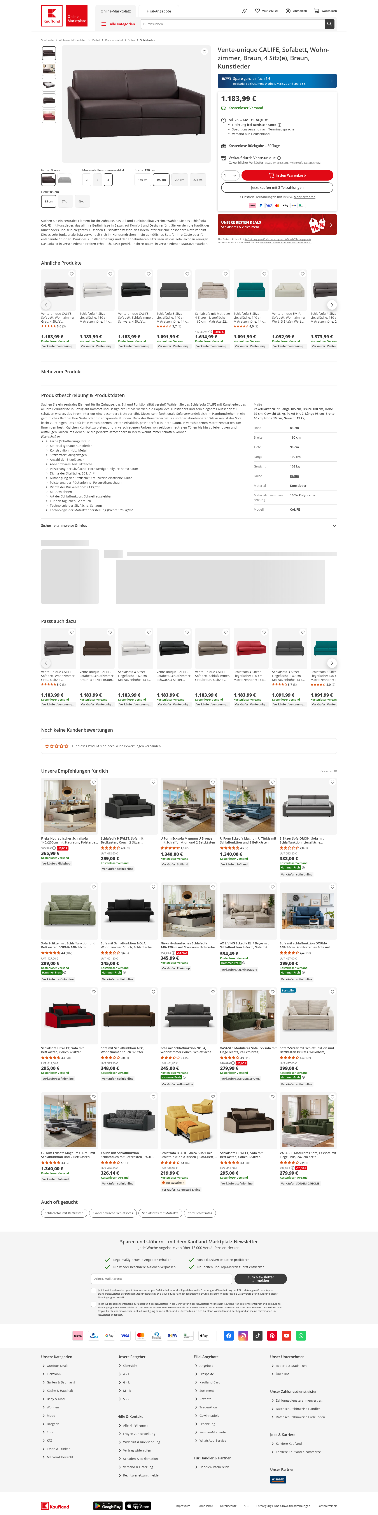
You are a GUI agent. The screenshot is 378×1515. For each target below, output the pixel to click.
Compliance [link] (205, 1506)
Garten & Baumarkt (61, 1382)
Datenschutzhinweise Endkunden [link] (300, 1417)
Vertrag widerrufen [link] (137, 1450)
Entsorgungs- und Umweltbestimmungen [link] (283, 1506)
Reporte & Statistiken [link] (291, 1366)
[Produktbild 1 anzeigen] (49, 53)
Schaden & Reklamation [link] (140, 1459)
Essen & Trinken (58, 1449)
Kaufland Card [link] (210, 1382)
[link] (158, 11)
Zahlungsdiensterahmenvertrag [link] (299, 1400)
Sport (51, 1432)
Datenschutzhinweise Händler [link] (298, 1409)
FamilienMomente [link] (213, 1432)
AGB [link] (246, 1506)
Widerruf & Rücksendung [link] (141, 1442)
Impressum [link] (182, 1506)
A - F (126, 1374)
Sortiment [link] (207, 1390)
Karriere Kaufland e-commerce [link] (298, 1452)
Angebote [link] (207, 1366)
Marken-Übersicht (60, 1457)
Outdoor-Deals (57, 1366)
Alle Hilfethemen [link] (135, 1425)
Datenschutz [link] (228, 1506)
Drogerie (53, 1424)
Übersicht (130, 1366)
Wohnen (53, 1407)
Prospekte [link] (207, 1374)
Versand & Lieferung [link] (138, 1467)
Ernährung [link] (207, 1424)
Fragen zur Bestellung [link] (139, 1434)
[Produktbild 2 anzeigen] (49, 69)
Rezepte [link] (205, 1399)
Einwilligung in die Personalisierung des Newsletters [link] (127, 1307)
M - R (127, 1390)
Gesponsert (326, 771)
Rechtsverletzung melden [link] (142, 1475)
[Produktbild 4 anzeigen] (49, 100)
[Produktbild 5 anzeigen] (49, 116)
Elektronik (54, 1374)
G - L (126, 1382)
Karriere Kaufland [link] (289, 1443)
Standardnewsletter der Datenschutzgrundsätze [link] (125, 1293)
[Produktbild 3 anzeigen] (49, 85)
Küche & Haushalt (60, 1390)
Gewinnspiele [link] (209, 1415)
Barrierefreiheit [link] (327, 1506)
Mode (51, 1415)
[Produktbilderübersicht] (49, 104)
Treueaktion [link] (208, 1407)
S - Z (126, 1399)
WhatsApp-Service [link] (213, 1440)
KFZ (49, 1440)
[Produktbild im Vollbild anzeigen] (136, 104)
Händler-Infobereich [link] (214, 1467)
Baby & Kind (56, 1399)
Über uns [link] (282, 1374)
